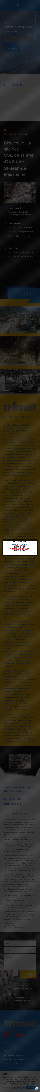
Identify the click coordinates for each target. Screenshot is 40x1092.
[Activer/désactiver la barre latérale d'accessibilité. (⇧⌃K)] (36, 1088)
